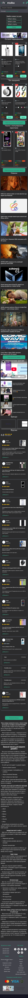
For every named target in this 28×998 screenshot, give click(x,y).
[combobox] (14, 19)
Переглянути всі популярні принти (14, 170)
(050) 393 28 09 (6, 950)
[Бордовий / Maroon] (23, 107)
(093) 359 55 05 (6, 953)
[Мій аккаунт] (23, 3)
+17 (26, 107)
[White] (6, 107)
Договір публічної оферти (21, 974)
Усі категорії (21, 967)
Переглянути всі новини (14, 357)
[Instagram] (22, 949)
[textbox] (14, 18)
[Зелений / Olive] (20, 107)
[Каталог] (1, 3)
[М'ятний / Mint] (24, 107)
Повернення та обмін (7, 963)
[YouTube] (18, 949)
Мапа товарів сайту (21, 972)
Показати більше (14, 718)
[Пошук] (26, 8)
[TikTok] (25, 949)
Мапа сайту (21, 970)
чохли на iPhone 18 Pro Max (12, 11)
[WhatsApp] (22, 952)
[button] (16, 36)
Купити (9, 76)
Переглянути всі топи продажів (14, 122)
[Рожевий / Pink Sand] (21, 107)
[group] (8, 424)
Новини (21, 961)
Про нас (21, 959)
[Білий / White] (18, 107)
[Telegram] (18, 952)
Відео (21, 963)
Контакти (7, 967)
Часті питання (7, 969)
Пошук (14, 27)
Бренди (21, 965)
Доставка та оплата (7, 965)
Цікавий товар (7, 971)
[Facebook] (15, 949)
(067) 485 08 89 (6, 948)
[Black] (4, 107)
